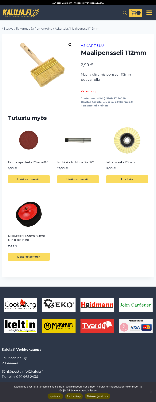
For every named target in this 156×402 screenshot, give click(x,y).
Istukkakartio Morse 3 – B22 (75, 162)
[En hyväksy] (151, 392)
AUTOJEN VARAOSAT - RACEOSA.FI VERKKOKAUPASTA (78, 3)
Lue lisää (127, 179)
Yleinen (103, 105)
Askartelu (92, 46)
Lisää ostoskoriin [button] (28, 179)
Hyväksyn (55, 396)
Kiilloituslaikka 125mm (120, 162)
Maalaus (110, 102)
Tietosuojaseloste (97, 396)
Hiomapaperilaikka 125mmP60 (28, 162)
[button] (70, 44)
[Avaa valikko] (149, 12)
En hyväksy (74, 396)
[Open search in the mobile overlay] (125, 13)
